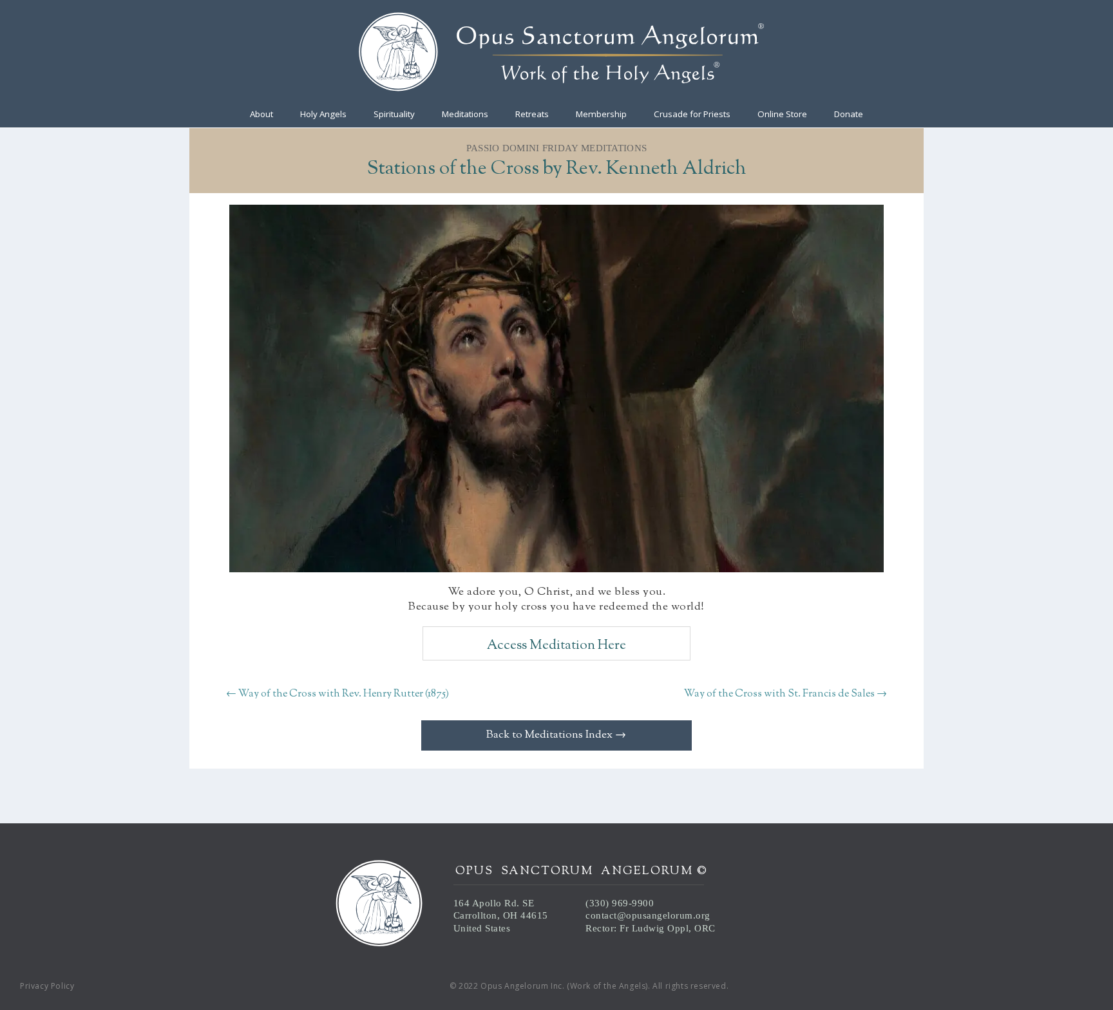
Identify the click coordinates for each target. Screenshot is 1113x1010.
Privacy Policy (47, 985)
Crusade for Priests (692, 114)
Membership (601, 114)
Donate (848, 114)
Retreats (532, 114)
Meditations (465, 114)
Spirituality (394, 114)
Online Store (782, 114)
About (261, 114)
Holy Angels (323, 114)
